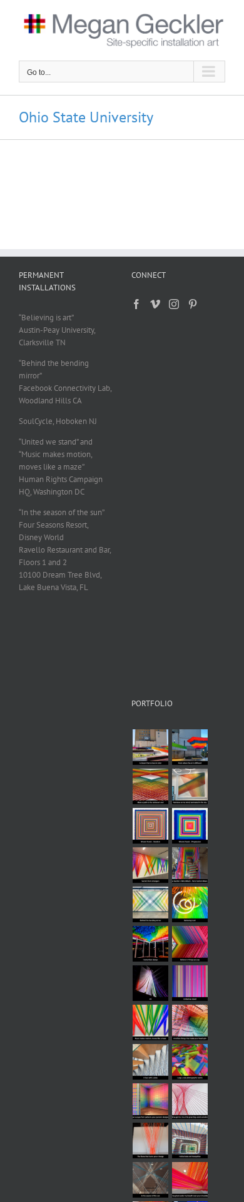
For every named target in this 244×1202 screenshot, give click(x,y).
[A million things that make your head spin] (189, 1022)
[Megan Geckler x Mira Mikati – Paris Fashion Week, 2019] (189, 865)
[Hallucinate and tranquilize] (189, 1140)
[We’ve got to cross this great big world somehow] (189, 1101)
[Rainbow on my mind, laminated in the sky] (189, 786)
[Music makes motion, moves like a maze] (150, 1022)
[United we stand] (189, 983)
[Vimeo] (155, 304)
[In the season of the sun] (150, 1180)
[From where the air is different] (189, 747)
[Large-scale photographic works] (189, 1061)
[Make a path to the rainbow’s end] (150, 786)
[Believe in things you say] (189, 943)
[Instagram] (174, 304)
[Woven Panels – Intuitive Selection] (150, 825)
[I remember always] (150, 943)
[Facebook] (136, 304)
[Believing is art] (189, 904)
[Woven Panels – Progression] (189, 825)
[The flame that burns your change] (150, 1140)
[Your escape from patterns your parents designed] (150, 1101)
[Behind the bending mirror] (150, 904)
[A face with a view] (150, 1061)
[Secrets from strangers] (150, 865)
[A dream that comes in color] (150, 747)
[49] (150, 983)
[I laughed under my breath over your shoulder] (189, 1180)
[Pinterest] (193, 304)
